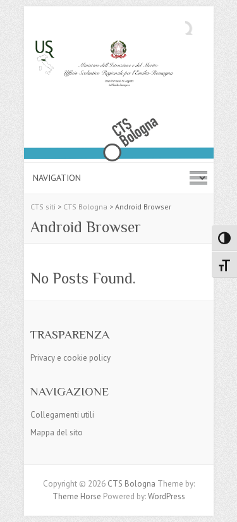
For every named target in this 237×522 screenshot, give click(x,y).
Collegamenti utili (62, 414)
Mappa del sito (56, 432)
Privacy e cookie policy (70, 357)
